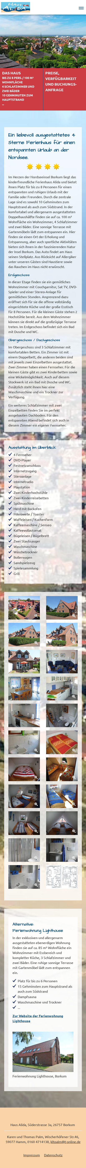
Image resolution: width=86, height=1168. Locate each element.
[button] (81, 7)
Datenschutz (53, 1155)
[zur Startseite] (15, 7)
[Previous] (6, 41)
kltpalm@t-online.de (66, 1142)
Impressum (31, 1155)
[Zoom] (24, 608)
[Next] (80, 41)
